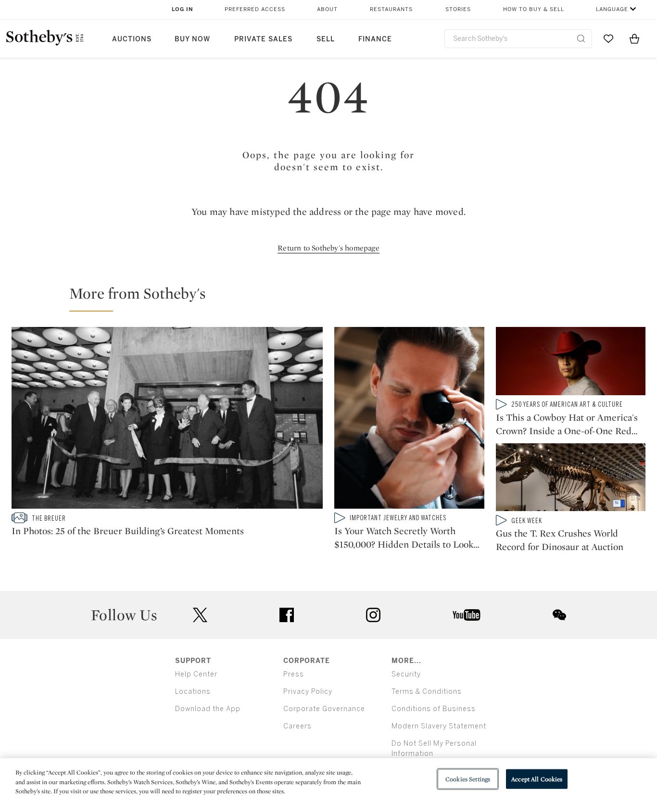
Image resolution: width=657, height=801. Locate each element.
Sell (325, 39)
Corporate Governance (324, 709)
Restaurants (391, 9)
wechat (559, 615)
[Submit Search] (581, 38)
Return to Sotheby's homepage (328, 248)
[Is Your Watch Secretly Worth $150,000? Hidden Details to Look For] (409, 420)
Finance (375, 39)
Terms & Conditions (427, 692)
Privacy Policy (307, 692)
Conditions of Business (434, 709)
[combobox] (518, 38)
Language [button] (612, 9)
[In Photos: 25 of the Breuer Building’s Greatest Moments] (167, 420)
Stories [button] (458, 9)
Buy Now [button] (192, 39)
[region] (328, 779)
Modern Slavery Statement (439, 726)
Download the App (207, 709)
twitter (200, 615)
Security (406, 674)
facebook (286, 615)
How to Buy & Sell (533, 9)
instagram (373, 615)
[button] (334, 298)
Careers (297, 726)
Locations (193, 692)
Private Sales (263, 39)
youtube (466, 615)
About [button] (327, 9)
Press (293, 674)
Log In (182, 9)
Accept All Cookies (536, 779)
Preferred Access (255, 9)
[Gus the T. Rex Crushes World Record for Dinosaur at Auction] (571, 479)
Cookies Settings (467, 779)
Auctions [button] (132, 39)
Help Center (196, 674)
